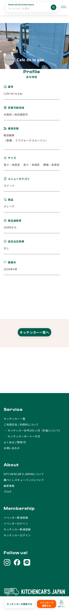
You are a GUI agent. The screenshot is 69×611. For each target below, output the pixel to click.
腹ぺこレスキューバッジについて (24, 480)
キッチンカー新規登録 (17, 529)
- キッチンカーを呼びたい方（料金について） (33, 430)
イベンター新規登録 (16, 517)
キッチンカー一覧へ (34, 332)
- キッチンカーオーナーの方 (22, 436)
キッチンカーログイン (17, 535)
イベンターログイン (16, 523)
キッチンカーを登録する (19, 603)
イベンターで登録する (47, 604)
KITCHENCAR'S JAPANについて (24, 474)
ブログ (8, 491)
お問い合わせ (12, 448)
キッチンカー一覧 (14, 418)
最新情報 (9, 486)
